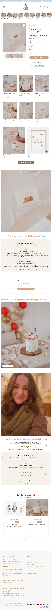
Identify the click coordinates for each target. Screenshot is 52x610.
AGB (22, 605)
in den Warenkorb (39, 57)
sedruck (16, 266)
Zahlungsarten (30, 569)
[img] (15, 519)
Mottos (35, 245)
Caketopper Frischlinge (25, 93)
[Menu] (4, 6)
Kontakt (28, 571)
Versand (35, 48)
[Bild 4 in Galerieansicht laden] (21, 56)
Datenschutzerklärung (32, 562)
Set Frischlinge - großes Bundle (9, 94)
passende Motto (38, 461)
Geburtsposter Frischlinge (33, 154)
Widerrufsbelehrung (31, 564)
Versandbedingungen (32, 573)
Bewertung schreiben (26, 289)
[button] (41, 6)
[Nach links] (4, 56)
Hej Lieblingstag (10, 603)
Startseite (31, 25)
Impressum (29, 560)
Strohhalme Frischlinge (9, 120)
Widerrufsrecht (7, 605)
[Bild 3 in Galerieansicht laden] (17, 56)
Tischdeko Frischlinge (24, 120)
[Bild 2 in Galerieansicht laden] (12, 56)
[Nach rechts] (25, 56)
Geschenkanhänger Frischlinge (39, 94)
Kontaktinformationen (13, 607)
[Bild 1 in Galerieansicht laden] (8, 56)
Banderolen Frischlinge (9, 154)
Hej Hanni (21, 559)
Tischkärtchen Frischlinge (41, 120)
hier (8, 266)
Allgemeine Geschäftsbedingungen (35, 566)
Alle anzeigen (26, 162)
